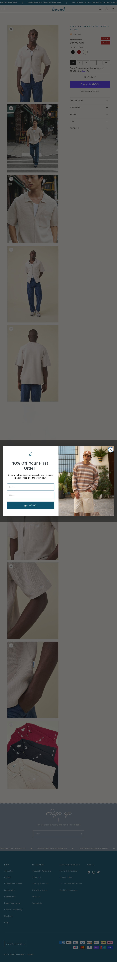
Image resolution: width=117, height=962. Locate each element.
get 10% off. (30, 505)
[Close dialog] (110, 449)
